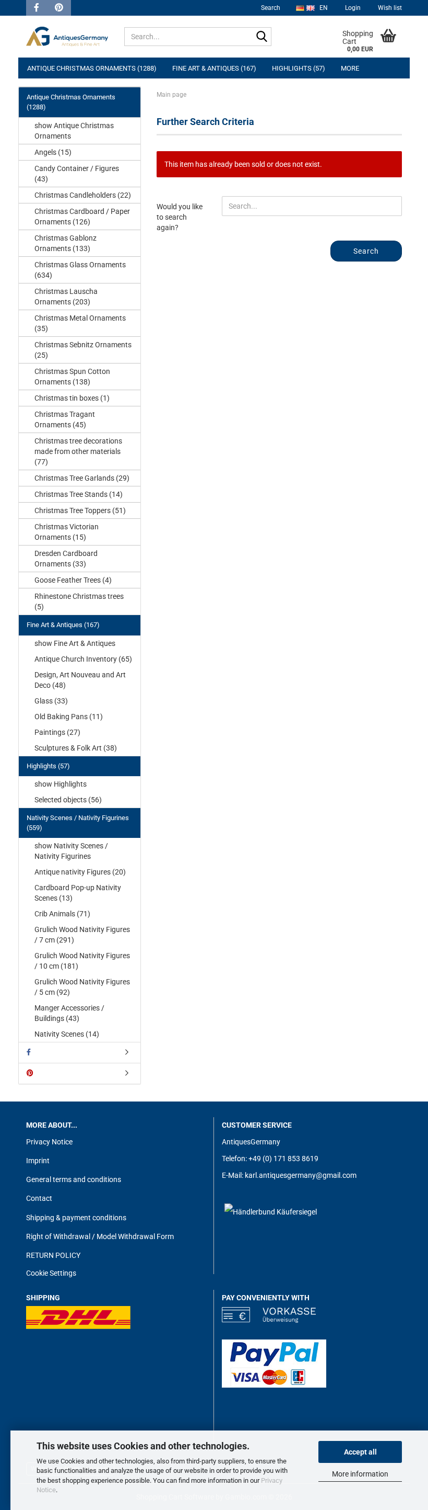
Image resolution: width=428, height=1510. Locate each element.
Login (352, 8)
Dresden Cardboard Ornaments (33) (66, 558)
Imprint (38, 1160)
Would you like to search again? (180, 217)
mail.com (341, 1175)
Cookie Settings (51, 1273)
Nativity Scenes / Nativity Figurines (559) (78, 823)
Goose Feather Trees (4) (73, 580)
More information (360, 1474)
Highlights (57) (298, 68)
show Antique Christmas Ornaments (74, 130)
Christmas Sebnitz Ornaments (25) (83, 349)
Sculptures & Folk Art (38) (75, 748)
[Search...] (261, 37)
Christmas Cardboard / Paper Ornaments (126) (82, 216)
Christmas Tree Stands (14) (78, 494)
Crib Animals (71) (62, 914)
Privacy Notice (49, 1142)
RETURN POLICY (53, 1255)
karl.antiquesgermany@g (286, 1175)
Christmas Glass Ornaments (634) (80, 269)
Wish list (389, 8)
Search (270, 8)
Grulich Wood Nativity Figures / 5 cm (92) (82, 987)
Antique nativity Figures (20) (80, 872)
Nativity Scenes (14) (66, 1034)
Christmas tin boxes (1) (72, 398)
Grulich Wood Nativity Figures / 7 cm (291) (82, 934)
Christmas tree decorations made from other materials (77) (78, 451)
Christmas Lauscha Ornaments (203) (66, 296)
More (350, 68)
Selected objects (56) (68, 800)
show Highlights (60, 784)
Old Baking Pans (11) (68, 716)
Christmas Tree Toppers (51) (80, 510)
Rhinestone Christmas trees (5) (79, 601)
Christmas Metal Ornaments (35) (80, 323)
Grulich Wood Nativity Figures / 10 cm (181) (82, 960)
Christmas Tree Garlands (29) (81, 478)
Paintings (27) (57, 732)
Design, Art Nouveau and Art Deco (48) (80, 680)
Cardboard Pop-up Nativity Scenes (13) (77, 892)
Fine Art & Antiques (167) (214, 68)
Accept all (360, 1452)
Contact (39, 1198)
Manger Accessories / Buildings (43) (69, 1013)
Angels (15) (53, 152)
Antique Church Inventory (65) (83, 659)
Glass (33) (51, 701)
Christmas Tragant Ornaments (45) (64, 419)
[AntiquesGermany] (67, 37)
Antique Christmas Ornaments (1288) (92, 68)
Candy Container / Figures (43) (76, 173)
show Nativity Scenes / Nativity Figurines (71, 851)
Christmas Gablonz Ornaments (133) (65, 243)
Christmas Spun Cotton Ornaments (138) (72, 376)
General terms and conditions (73, 1179)
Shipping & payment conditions (76, 1217)
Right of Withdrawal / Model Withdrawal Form (100, 1236)
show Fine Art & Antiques (74, 643)
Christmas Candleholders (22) (82, 195)
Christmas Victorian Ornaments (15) (66, 532)
